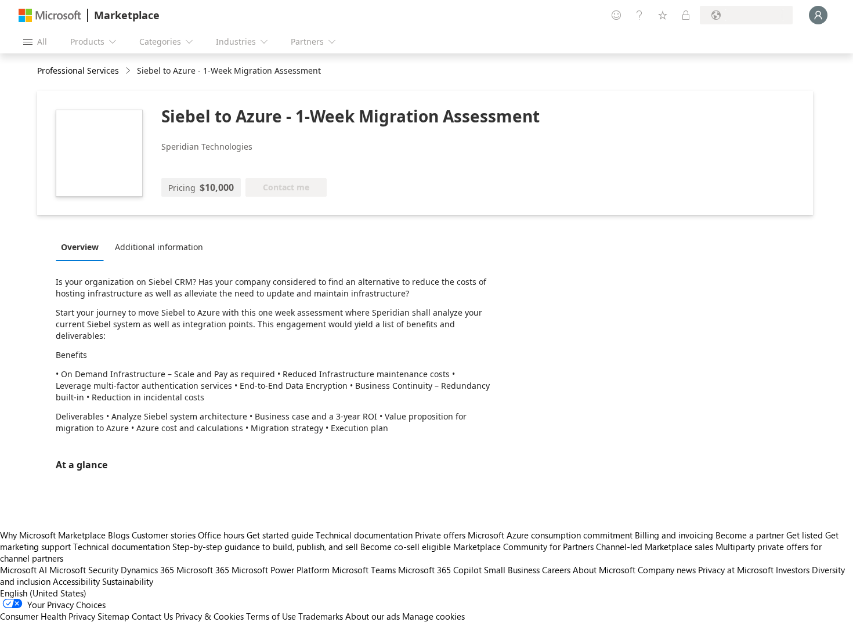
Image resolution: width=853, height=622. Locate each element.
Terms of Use (271, 616)
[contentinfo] (129, 71)
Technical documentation (364, 535)
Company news (667, 570)
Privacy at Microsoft (736, 570)
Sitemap (113, 616)
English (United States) (43, 593)
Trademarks (320, 616)
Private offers (440, 535)
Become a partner (749, 535)
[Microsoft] (50, 15)
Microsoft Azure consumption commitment (551, 535)
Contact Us (152, 616)
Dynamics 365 (147, 570)
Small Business (512, 570)
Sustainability (127, 581)
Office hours (221, 535)
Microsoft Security (83, 570)
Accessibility (76, 581)
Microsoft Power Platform (281, 570)
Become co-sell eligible (405, 546)
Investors (792, 570)
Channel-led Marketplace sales (654, 546)
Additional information (159, 246)
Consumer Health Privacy (47, 616)
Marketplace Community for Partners (523, 546)
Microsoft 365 (202, 570)
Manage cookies (433, 616)
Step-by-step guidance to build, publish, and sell (265, 546)
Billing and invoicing (674, 535)
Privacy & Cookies (209, 616)
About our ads (372, 616)
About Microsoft (604, 570)
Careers (556, 570)
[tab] (83, 246)
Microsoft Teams (364, 570)
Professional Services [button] (78, 70)
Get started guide (280, 535)
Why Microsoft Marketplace (53, 535)
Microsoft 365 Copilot (440, 570)
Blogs (118, 535)
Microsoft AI (23, 570)
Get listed (804, 535)
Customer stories (164, 535)
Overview (80, 246)
